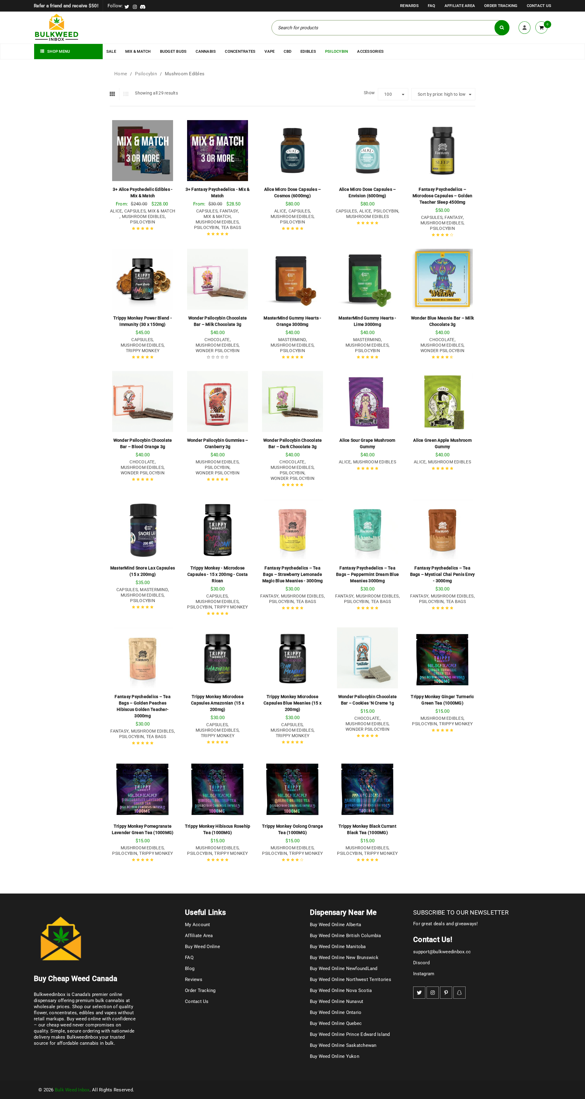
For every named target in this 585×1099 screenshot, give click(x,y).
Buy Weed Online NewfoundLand (344, 968)
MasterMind (292, 339)
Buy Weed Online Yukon (334, 1056)
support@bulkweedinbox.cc (442, 951)
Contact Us (539, 5)
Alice (116, 211)
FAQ (431, 5)
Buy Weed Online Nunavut (336, 1001)
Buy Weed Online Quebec (336, 1023)
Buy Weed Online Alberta (335, 924)
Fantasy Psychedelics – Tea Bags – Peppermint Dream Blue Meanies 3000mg (367, 574)
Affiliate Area (460, 5)
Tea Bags (231, 227)
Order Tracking (501, 5)
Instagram (423, 973)
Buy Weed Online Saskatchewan (343, 1045)
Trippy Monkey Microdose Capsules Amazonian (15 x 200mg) (217, 703)
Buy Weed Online (202, 946)
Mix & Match (161, 211)
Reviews (193, 979)
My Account (197, 924)
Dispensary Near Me (343, 912)
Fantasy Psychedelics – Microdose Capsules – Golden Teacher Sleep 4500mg (443, 196)
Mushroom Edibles (143, 216)
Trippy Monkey (142, 350)
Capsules (135, 211)
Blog (189, 968)
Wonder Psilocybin (217, 350)
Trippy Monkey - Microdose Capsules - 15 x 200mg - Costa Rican (217, 574)
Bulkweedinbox (82, 1037)
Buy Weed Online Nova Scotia (341, 990)
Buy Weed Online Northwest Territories (350, 979)
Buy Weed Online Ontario (336, 1012)
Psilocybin (146, 74)
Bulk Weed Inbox (72, 1090)
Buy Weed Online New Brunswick (344, 957)
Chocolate (216, 339)
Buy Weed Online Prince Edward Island (350, 1034)
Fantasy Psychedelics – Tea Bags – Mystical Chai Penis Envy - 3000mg (442, 574)
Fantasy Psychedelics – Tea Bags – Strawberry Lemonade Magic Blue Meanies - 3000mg (292, 574)
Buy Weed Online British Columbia (345, 935)
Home (120, 74)
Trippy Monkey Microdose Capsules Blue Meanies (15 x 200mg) (292, 703)
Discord (421, 962)
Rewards (409, 5)
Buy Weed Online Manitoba (338, 946)
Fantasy (229, 211)
